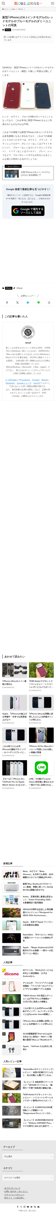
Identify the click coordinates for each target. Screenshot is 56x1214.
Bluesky (45, 380)
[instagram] (24, 1207)
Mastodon (10, 383)
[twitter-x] (21, 1207)
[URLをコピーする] (49, 302)
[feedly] (31, 1207)
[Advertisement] (28, 54)
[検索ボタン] (3, 3)
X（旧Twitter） (12, 380)
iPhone (8, 30)
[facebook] (17, 1207)
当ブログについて (12, 1188)
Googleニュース (24, 383)
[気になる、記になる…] (28, 3)
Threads (35, 380)
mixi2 (35, 383)
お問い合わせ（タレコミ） (16, 1191)
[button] (7, 302)
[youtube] (28, 1207)
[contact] (38, 1207)
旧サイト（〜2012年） (14, 1198)
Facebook (25, 380)
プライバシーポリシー (14, 1195)
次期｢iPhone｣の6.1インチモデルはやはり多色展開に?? (35, 173)
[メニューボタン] (52, 3)
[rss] (35, 1207)
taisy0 (28, 342)
